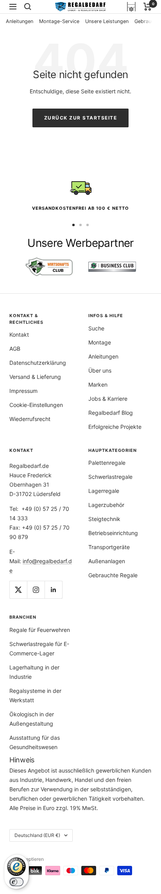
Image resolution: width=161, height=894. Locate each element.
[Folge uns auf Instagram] (36, 589)
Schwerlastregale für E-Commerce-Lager (39, 649)
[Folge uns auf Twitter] (18, 589)
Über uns (99, 370)
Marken (97, 384)
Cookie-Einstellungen (36, 404)
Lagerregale (103, 490)
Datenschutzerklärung (37, 362)
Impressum (23, 390)
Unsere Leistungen (107, 21)
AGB (14, 348)
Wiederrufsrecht (29, 419)
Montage (99, 342)
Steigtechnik (104, 519)
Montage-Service (59, 21)
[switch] (16, 882)
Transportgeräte (109, 547)
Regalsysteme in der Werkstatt (35, 695)
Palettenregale (106, 462)
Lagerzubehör (106, 504)
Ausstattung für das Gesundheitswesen (34, 742)
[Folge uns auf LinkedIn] (53, 589)
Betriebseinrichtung (113, 533)
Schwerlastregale (110, 476)
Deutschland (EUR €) (37, 835)
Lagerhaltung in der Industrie (34, 672)
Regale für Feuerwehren (39, 629)
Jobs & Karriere (107, 398)
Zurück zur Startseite (80, 118)
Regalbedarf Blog (110, 412)
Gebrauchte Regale (113, 575)
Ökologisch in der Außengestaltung (31, 719)
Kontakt (19, 334)
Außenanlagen (106, 561)
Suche (96, 328)
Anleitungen (19, 21)
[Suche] (27, 6)
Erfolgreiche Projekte (114, 426)
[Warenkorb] (147, 7)
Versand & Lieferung (35, 376)
